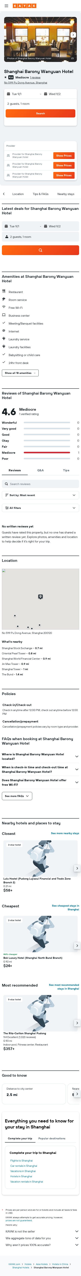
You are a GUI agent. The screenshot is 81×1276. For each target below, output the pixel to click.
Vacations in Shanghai (23, 1171)
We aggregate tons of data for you (28, 1238)
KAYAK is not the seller (20, 1231)
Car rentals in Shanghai (23, 1166)
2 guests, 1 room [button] (18, 103)
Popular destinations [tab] (52, 1138)
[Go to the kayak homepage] (24, 6)
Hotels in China (60, 1264)
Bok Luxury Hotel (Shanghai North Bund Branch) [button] (32, 958)
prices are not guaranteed (19, 1220)
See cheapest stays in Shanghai (65, 907)
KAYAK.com (14, 1264)
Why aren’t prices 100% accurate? (28, 1245)
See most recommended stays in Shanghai (64, 986)
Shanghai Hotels (20, 1267)
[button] (6, 6)
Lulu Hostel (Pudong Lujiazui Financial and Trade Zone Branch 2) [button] (37, 880)
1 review (35, 77)
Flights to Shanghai (21, 1160)
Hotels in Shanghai (21, 1176)
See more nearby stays (65, 833)
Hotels (28, 1264)
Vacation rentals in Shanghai (26, 1181)
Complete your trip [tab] (20, 1138)
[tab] (15, 470)
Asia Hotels (42, 1264)
